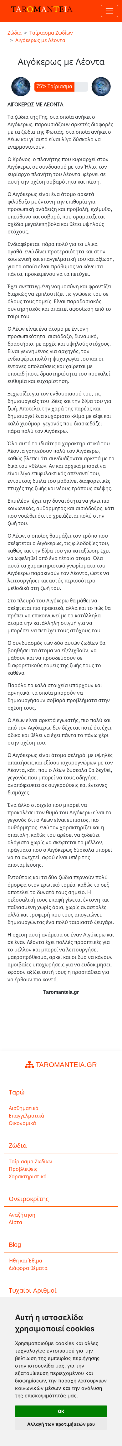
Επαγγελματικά (26, 1115)
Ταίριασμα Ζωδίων (30, 1161)
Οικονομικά (22, 1123)
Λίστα (15, 1222)
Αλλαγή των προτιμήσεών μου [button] (61, 1424)
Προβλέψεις (23, 1169)
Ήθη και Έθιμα (25, 1260)
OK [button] (61, 1411)
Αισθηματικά (23, 1108)
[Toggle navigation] (109, 11)
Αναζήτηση (22, 1215)
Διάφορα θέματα (28, 1268)
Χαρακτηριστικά (28, 1176)
